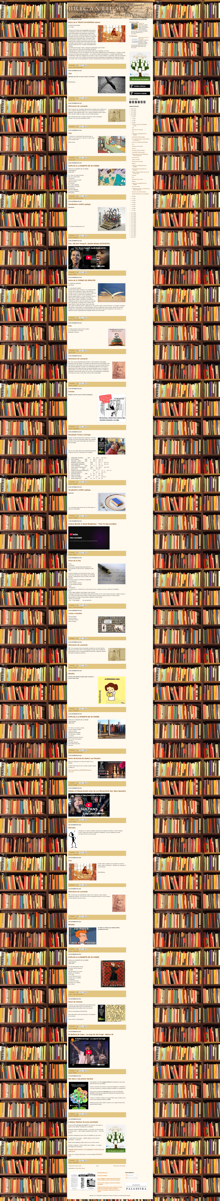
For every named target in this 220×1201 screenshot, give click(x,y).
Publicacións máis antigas (119, 1165)
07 (133, 198)
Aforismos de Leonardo (78, 106)
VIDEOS (74, 274)
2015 (132, 227)
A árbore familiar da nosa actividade (83, 1122)
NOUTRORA (75, 1116)
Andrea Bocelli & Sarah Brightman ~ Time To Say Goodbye (92, 524)
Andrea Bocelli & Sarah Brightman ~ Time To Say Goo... (140, 155)
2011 (132, 235)
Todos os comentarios (132, 1178)
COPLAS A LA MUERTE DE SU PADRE (83, 166)
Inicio (97, 1165)
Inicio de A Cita (74, 561)
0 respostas (72, 65)
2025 (132, 111)
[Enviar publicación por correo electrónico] (77, 65)
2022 (132, 213)
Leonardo (75, 385)
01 (133, 210)
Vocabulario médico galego (79, 204)
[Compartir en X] (83, 65)
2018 (132, 221)
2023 (132, 115)
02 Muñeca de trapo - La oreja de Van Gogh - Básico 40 (90, 1034)
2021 (132, 215)
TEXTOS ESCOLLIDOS (78, 67)
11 (133, 118)
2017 (132, 223)
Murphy (71, 674)
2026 (132, 109)
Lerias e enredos (75, 613)
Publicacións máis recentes (75, 1165)
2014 (132, 229)
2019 (132, 219)
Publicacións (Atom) (80, 1168)
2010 (132, 237)
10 (133, 120)
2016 (132, 225)
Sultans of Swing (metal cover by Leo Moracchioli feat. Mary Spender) (97, 791)
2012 (132, 233)
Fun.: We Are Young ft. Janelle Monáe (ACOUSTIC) (89, 244)
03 (133, 206)
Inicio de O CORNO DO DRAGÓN (81, 280)
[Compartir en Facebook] (84, 65)
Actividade (75, 483)
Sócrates (72, 828)
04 (133, 204)
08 (133, 196)
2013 (132, 231)
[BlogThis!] (81, 65)
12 (133, 116)
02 (133, 208)
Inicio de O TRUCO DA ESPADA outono (84, 22)
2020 (132, 217)
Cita (70, 73)
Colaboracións (76, 428)
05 (133, 202)
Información (134, 36)
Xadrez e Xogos (135, 22)
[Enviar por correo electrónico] (80, 65)
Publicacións (130, 1175)
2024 (132, 113)
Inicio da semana (75, 1002)
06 (133, 200)
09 (133, 122)
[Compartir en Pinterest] (86, 65)
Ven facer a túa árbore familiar (80, 1079)
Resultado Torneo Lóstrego (79, 435)
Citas (74, 100)
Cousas (71, 391)
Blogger (128, 1195)
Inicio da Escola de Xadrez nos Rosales (84, 758)
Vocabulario (75, 237)
